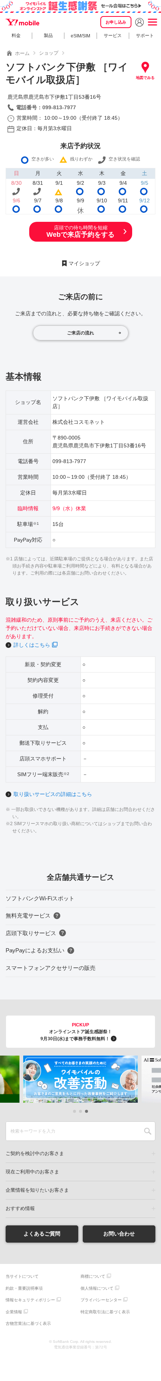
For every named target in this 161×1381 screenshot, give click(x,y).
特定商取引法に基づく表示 (105, 1312)
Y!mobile (22, 22)
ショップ (48, 53)
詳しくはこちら (31, 645)
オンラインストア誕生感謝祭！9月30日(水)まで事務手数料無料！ (76, 1031)
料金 (16, 35)
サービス (113, 35)
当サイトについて (22, 1276)
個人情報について (96, 1288)
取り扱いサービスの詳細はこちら (52, 794)
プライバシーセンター (101, 1300)
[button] (74, 1111)
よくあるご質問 (42, 1234)
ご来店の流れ (80, 333)
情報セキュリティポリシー (30, 1300)
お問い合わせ (119, 1234)
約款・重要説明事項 (24, 1288)
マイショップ (84, 263)
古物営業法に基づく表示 (28, 1323)
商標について (92, 1276)
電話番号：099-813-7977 (46, 107)
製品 (48, 35)
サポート (145, 35)
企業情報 (14, 1312)
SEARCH (148, 1131)
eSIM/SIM (80, 36)
